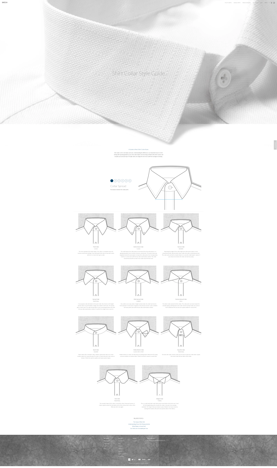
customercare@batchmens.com (157, 440)
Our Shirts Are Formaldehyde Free (139, 428)
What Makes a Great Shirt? (139, 426)
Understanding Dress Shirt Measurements (139, 424)
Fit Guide (120, 446)
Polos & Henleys (247, 2)
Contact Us (120, 448)
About (266, 2)
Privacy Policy (121, 456)
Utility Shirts (228, 2)
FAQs (119, 443)
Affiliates (120, 451)
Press (105, 446)
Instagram (135, 441)
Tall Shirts (255, 2)
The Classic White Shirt (139, 422)
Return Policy (121, 441)
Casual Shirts (237, 2)
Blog (105, 448)
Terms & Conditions (123, 454)
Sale (261, 2)
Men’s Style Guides (108, 441)
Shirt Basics (106, 443)
